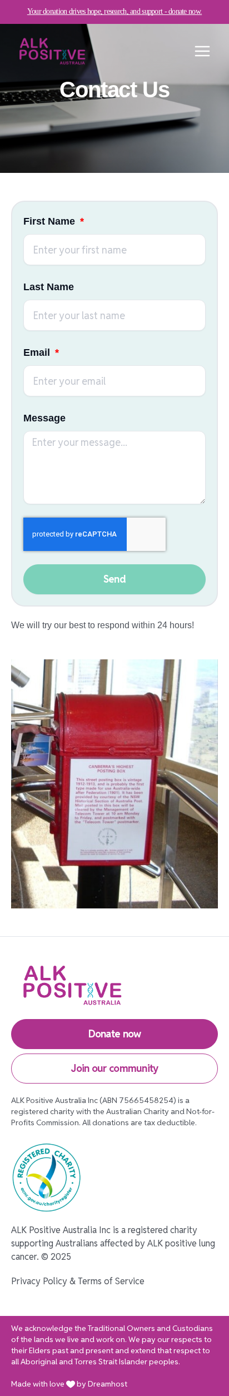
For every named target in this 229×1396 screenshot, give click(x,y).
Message (44, 418)
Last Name (48, 286)
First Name (50, 221)
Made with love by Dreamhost (69, 1384)
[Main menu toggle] (202, 51)
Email (38, 352)
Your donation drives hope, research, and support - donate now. (114, 11)
